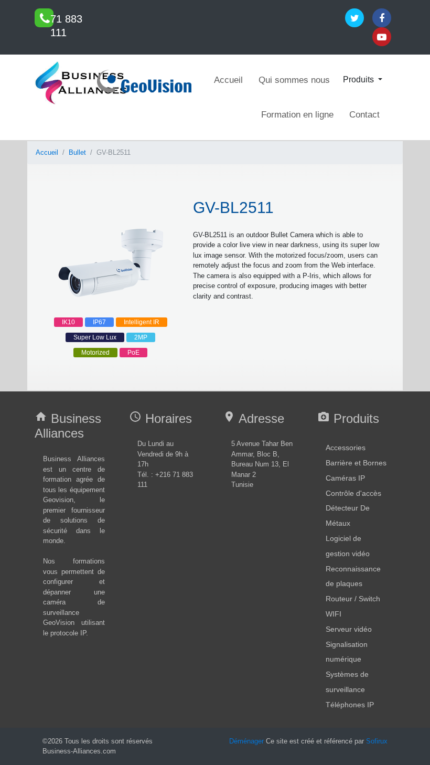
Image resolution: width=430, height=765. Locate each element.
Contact (364, 115)
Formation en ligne (297, 115)
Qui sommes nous (294, 80)
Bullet (77, 152)
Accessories (346, 447)
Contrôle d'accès (353, 493)
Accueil (228, 80)
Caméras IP (345, 478)
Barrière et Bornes (356, 463)
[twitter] (354, 17)
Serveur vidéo (349, 629)
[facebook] (381, 17)
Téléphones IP (350, 704)
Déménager (246, 741)
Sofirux (377, 741)
